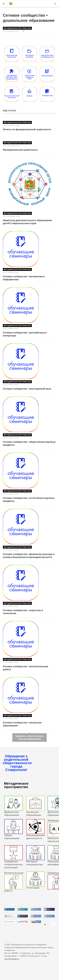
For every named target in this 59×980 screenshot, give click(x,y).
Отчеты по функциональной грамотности (27, 129)
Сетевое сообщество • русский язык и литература (25, 334)
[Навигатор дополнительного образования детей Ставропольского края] (29, 183)
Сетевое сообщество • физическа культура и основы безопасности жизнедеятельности (28, 555)
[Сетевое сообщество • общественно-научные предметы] (29, 414)
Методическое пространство (17, 28)
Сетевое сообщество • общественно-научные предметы (29, 443)
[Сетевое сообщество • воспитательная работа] (29, 639)
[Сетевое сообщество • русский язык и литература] (29, 305)
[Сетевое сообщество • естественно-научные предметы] (29, 470)
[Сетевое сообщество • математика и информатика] (29, 249)
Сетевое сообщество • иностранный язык (27, 389)
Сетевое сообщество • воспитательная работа (25, 668)
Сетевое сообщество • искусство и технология (23, 612)
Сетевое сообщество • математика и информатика (24, 278)
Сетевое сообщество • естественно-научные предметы (28, 499)
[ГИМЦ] (11, 4)
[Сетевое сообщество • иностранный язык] (29, 361)
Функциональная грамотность (20, 150)
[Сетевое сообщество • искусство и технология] (29, 582)
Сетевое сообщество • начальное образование (22, 724)
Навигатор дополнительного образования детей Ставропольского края (27, 222)
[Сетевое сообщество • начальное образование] (29, 695)
